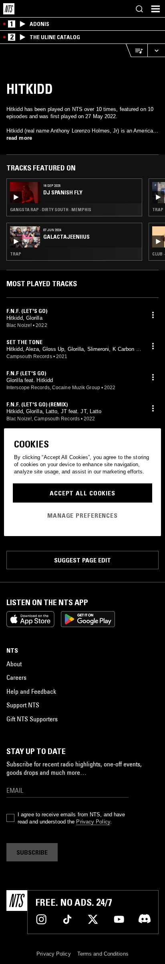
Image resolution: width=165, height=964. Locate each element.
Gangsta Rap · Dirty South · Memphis (50, 209)
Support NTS (22, 705)
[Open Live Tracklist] (136, 50)
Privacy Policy (93, 822)
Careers (16, 677)
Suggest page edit (82, 560)
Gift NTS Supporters (32, 719)
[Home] (8, 8)
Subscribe (32, 852)
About (14, 664)
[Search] (139, 8)
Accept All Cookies (82, 493)
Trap (15, 254)
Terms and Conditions (103, 954)
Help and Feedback (31, 691)
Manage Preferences (82, 515)
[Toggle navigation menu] (155, 8)
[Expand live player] (156, 50)
